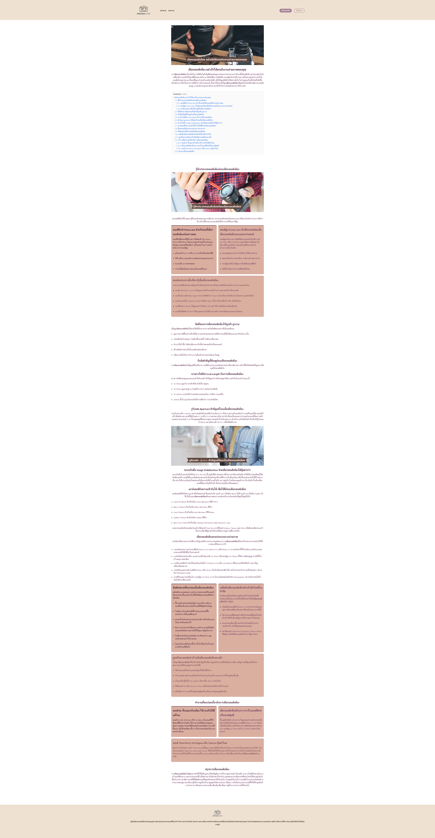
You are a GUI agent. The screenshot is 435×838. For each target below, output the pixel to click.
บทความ (171, 10)
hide (184, 94)
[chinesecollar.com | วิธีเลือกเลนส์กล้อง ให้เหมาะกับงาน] (143, 10)
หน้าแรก (163, 10)
